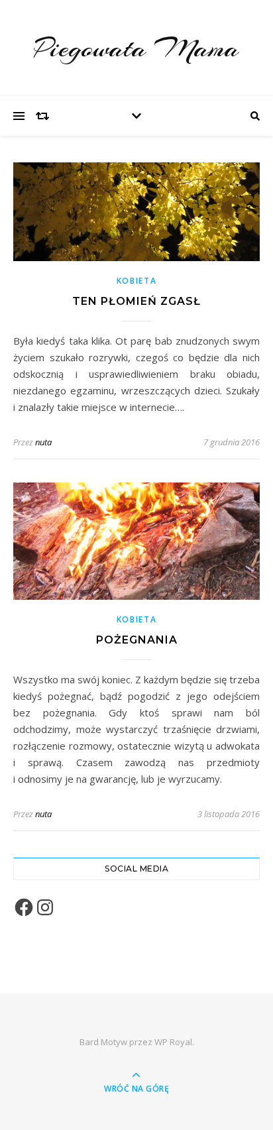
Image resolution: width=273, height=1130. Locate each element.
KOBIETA (137, 280)
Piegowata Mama (136, 48)
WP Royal (173, 1042)
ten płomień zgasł (136, 301)
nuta (43, 442)
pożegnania (137, 640)
